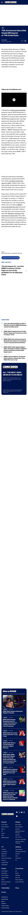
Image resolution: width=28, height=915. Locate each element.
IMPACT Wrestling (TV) (6, 253)
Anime (3, 868)
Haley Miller (5, 40)
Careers (3, 903)
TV (2, 847)
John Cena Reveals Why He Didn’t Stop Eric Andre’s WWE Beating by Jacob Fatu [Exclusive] (15, 325)
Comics (3, 822)
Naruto (3, 879)
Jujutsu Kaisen (4, 877)
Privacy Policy (5, 392)
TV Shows (6, 790)
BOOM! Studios (5, 837)
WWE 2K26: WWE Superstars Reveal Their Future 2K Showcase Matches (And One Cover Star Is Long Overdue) (9, 759)
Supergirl (17, 829)
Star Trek (17, 877)
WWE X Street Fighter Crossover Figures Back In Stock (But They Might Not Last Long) (14, 358)
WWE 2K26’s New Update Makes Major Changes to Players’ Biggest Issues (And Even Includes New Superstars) (15, 349)
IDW (2, 835)
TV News (3, 849)
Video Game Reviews (20, 851)
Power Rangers (19, 879)
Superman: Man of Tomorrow (19, 842)
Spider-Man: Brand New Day (19, 831)
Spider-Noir (4, 853)
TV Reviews (4, 851)
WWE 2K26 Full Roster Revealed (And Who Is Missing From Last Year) (10, 772)
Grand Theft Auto (19, 882)
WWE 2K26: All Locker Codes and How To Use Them (10, 734)
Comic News (4, 824)
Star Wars (17, 875)
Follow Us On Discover (10, 257)
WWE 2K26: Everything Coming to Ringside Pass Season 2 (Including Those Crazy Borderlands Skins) (15, 340)
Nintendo (17, 853)
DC (2, 831)
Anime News (4, 871)
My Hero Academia (6, 882)
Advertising (4, 899)
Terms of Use (10, 391)
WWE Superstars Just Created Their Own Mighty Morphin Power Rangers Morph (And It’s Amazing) (10, 796)
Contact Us (4, 897)
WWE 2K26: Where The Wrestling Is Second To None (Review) (9, 745)
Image (2, 833)
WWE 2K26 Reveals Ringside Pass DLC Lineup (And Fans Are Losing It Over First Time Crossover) (10, 723)
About (3, 901)
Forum (3, 892)
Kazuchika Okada (16, 253)
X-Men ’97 (3, 856)
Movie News (18, 824)
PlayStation (18, 858)
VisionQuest (4, 864)
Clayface (17, 835)
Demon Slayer (4, 875)
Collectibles (5, 888)
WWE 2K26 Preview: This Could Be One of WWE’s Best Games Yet (9, 783)
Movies (17, 822)
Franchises (19, 868)
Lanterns (3, 860)
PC (16, 860)
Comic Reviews (5, 826)
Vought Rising (4, 862)
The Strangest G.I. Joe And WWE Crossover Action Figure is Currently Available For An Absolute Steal (12, 270)
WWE (3, 27)
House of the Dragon (6, 858)
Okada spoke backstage (18, 110)
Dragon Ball (4, 873)
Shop (17, 888)
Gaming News (18, 849)
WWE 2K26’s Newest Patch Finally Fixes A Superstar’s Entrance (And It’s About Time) (15, 333)
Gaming (5, 709)
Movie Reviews (19, 826)
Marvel (3, 829)
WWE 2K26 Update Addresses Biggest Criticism (13, 712)
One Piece (3, 884)
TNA (22, 49)
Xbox (16, 856)
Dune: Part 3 (18, 837)
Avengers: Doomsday (20, 839)
